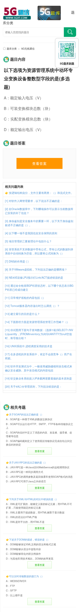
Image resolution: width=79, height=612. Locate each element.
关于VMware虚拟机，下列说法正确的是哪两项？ (38, 269)
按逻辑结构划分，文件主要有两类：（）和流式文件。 (41, 193)
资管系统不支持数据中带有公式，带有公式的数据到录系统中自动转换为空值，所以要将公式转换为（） (39, 251)
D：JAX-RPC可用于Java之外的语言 (26, 481)
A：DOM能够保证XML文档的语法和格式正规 (31, 544)
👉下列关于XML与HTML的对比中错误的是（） (32, 499)
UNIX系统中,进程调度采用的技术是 (31, 346)
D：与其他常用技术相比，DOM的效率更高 (29, 558)
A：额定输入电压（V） (23, 97)
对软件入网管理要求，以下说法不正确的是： (36, 201)
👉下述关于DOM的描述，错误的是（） (28, 539)
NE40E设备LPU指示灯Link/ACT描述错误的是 (36, 277)
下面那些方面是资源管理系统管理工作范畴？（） (39, 322)
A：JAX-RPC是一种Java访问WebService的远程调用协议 (37, 467)
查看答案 (40, 451)
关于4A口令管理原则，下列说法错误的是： (36, 386)
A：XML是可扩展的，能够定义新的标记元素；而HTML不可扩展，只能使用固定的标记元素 (39, 506)
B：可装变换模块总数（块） (28, 108)
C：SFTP (11, 590)
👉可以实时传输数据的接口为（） (25, 576)
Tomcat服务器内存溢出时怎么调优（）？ (35, 306)
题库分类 (12, 48)
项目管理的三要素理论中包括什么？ (30, 241)
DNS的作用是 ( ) (19, 261)
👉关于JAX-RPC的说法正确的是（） (26, 462)
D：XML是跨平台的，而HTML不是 (25, 522)
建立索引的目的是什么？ (25, 314)
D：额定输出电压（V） (24, 129)
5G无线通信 (28, 48)
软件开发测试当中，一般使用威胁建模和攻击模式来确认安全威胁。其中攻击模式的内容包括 (38, 368)
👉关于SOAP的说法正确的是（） (25, 414)
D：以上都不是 (14, 595)
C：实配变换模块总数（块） (28, 119)
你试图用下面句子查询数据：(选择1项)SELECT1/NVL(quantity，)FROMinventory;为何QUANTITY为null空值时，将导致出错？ (39, 334)
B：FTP (10, 586)
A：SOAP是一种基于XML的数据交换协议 (29, 419)
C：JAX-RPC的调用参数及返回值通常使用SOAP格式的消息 (39, 476)
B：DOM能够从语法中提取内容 (23, 549)
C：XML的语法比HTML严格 (21, 517)
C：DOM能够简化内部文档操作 (23, 554)
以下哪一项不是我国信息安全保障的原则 (33, 233)
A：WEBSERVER (16, 581)
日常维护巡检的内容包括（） (27, 298)
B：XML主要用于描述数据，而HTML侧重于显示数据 (35, 512)
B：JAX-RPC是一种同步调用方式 (24, 472)
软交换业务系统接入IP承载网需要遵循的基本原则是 (41, 378)
